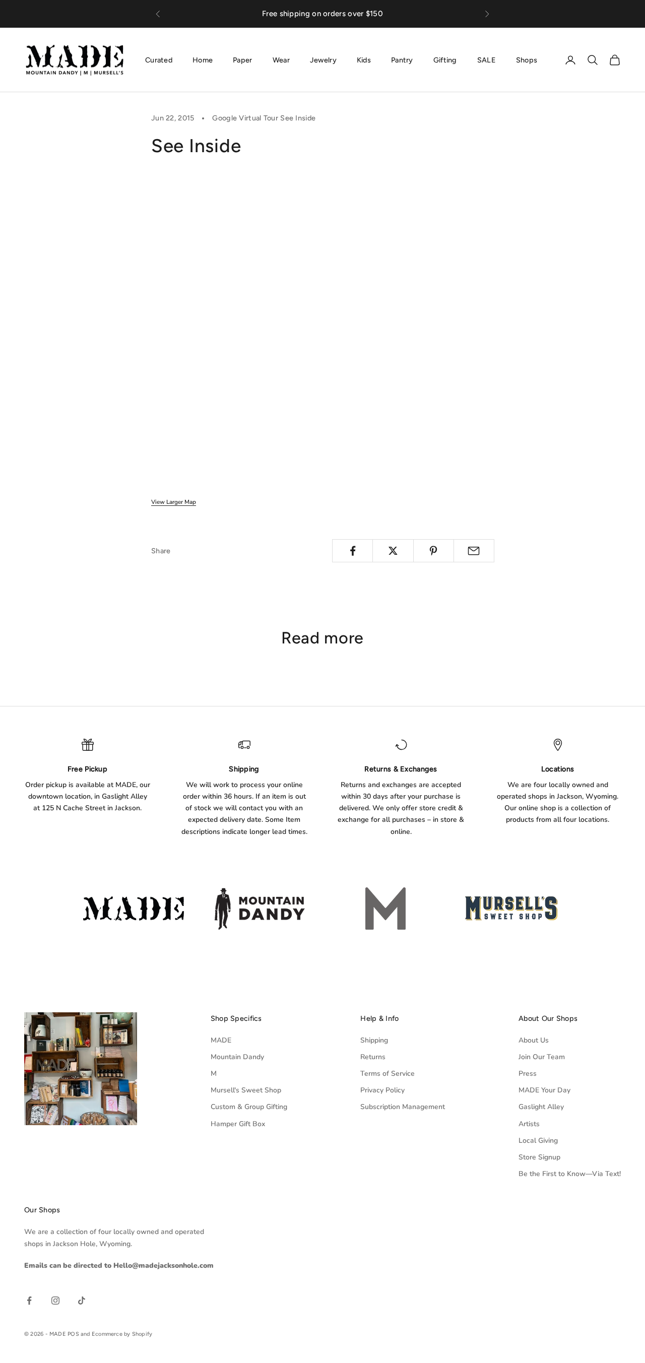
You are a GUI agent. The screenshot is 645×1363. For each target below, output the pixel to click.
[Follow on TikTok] (82, 1300)
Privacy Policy (382, 1090)
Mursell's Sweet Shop (246, 1090)
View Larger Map (173, 502)
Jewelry (323, 59)
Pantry (402, 59)
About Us (534, 1040)
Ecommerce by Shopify (122, 1334)
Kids (364, 59)
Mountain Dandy (237, 1057)
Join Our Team (542, 1057)
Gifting (445, 59)
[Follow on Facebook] (29, 1300)
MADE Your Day (544, 1090)
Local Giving (538, 1140)
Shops (526, 59)
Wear (281, 59)
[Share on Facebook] (352, 551)
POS (73, 1334)
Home (202, 59)
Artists (529, 1124)
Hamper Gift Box (238, 1124)
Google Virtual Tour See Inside (263, 117)
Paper (242, 59)
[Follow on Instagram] (55, 1300)
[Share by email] (474, 551)
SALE (486, 59)
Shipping (374, 1040)
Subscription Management (402, 1107)
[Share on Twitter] (393, 551)
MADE (221, 1040)
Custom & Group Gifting (249, 1107)
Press (528, 1073)
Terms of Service (387, 1073)
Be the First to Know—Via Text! (570, 1174)
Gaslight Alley (541, 1107)
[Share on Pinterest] (434, 551)
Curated (158, 59)
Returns (372, 1057)
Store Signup (539, 1157)
